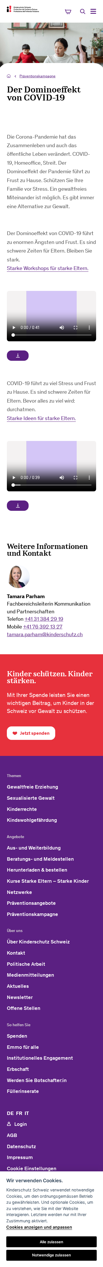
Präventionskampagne (37, 76)
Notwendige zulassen (51, 1255)
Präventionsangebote (31, 903)
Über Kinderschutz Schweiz (38, 942)
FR (19, 1113)
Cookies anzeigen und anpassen (39, 1227)
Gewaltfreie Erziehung (32, 787)
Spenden (17, 1036)
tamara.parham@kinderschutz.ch (45, 634)
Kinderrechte (22, 809)
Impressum (20, 1157)
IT (27, 1113)
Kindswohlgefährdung (32, 820)
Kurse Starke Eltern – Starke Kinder (48, 881)
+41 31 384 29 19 (44, 619)
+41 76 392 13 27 (42, 626)
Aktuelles (18, 986)
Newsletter (20, 997)
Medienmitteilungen (30, 975)
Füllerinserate (23, 1091)
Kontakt (16, 953)
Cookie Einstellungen (31, 1168)
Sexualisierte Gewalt (31, 798)
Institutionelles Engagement (40, 1058)
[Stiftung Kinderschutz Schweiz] (23, 9)
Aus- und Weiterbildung (34, 848)
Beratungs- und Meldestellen (40, 859)
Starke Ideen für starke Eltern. (41, 418)
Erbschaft (18, 1069)
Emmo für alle (23, 1047)
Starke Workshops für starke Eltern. (47, 268)
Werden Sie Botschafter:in (37, 1080)
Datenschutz (21, 1146)
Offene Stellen (23, 1008)
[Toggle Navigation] (93, 11)
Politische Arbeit (26, 964)
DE (10, 1113)
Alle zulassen (51, 1242)
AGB (12, 1135)
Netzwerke (19, 892)
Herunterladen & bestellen (37, 870)
